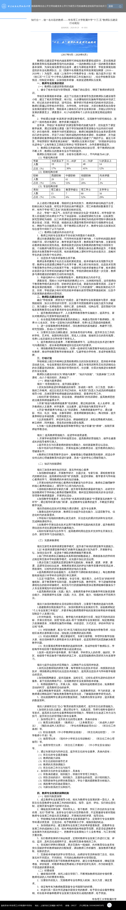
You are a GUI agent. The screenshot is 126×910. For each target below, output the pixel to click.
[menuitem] (36, 6)
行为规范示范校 (73, 6)
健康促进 (85, 6)
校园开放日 (95, 6)
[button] (120, 7)
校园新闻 (36, 6)
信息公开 (44, 6)
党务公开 (61, 6)
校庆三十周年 (106, 6)
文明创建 (53, 6)
